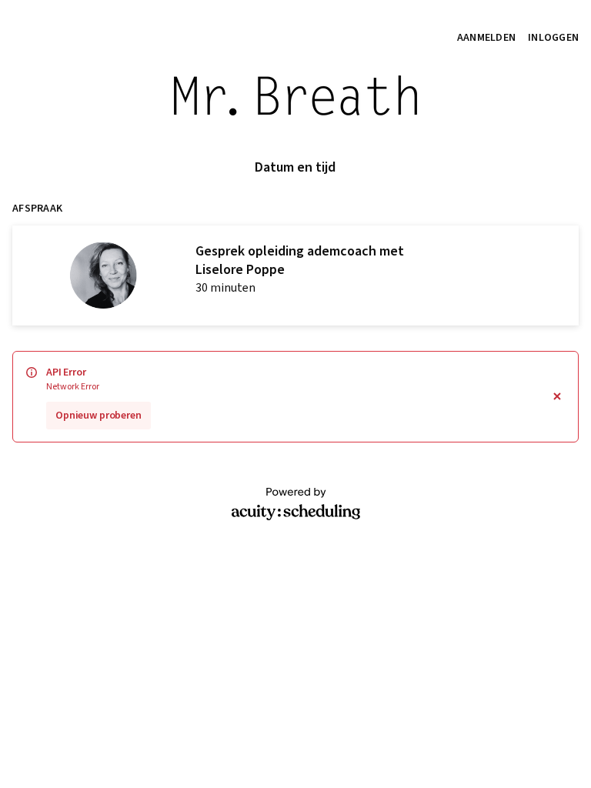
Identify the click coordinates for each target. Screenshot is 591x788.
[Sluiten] (557, 396)
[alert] (295, 396)
